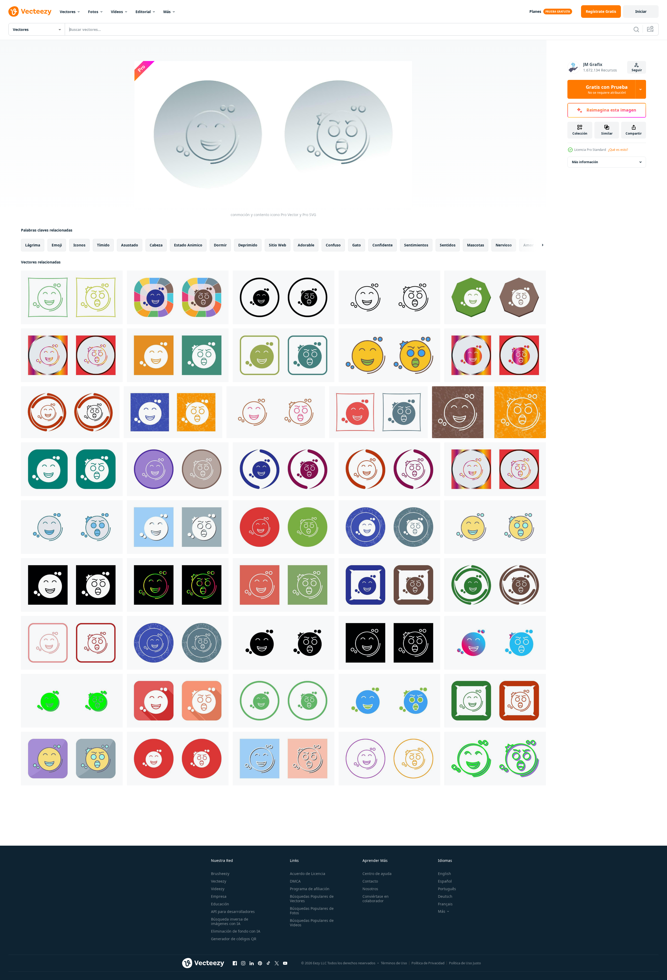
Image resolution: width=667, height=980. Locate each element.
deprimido (247, 245)
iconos (79, 245)
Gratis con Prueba (607, 89)
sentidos (447, 245)
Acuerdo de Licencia (307, 873)
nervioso (504, 245)
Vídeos (117, 11)
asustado (129, 245)
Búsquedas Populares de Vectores (312, 898)
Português (447, 888)
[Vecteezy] (29, 11)
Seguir (637, 70)
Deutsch (445, 896)
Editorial (143, 11)
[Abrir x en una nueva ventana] (277, 963)
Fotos (93, 11)
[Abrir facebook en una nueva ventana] (235, 963)
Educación (220, 903)
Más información (585, 162)
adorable (306, 245)
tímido (103, 245)
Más (167, 11)
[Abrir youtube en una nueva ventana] (285, 963)
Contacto (370, 881)
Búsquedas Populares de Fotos (312, 910)
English (444, 873)
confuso (333, 245)
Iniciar (641, 11)
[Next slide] (538, 245)
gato (356, 245)
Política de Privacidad (427, 963)
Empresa (218, 896)
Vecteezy (218, 881)
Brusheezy (220, 873)
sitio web (277, 245)
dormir (220, 245)
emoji (57, 245)
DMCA (295, 881)
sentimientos (416, 245)
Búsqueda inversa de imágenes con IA (229, 921)
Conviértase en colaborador (375, 898)
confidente (382, 245)
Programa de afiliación (309, 888)
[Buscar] (636, 29)
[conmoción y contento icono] (72, 297)
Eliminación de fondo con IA (235, 931)
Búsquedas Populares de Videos (312, 922)
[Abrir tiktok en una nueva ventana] (268, 963)
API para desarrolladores (233, 911)
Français (445, 903)
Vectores (67, 11)
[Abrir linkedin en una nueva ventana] (252, 963)
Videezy (217, 888)
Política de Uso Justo (465, 963)
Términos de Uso (394, 963)
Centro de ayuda (377, 873)
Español (445, 881)
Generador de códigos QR (233, 938)
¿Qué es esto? (618, 149)
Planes (535, 11)
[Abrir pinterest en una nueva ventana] (260, 963)
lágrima (32, 245)
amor (528, 245)
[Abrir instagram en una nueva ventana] (243, 963)
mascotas (475, 245)
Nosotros (370, 888)
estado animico (188, 245)
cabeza (156, 245)
